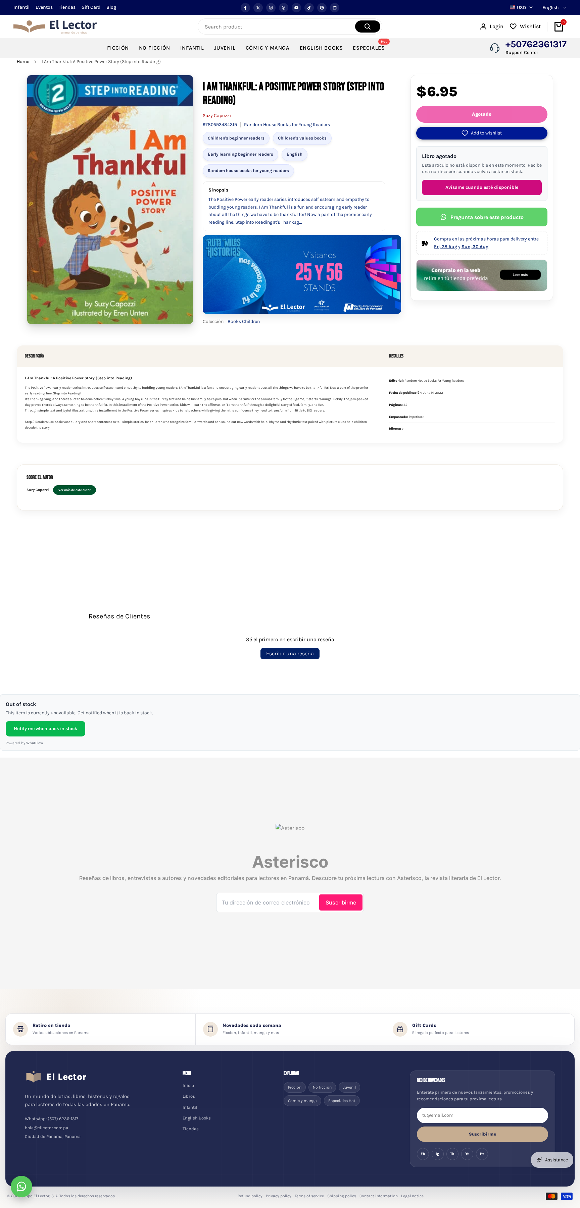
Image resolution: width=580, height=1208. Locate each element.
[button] (481, 133)
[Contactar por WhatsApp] (21, 1186)
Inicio (188, 1085)
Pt (482, 1154)
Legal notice (412, 1196)
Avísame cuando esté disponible (481, 187)
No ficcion (322, 1087)
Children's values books (302, 138)
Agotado (481, 114)
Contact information (378, 1196)
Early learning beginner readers (240, 154)
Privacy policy (278, 1196)
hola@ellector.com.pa (46, 1127)
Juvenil (349, 1087)
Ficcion (294, 1087)
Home (23, 61)
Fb (423, 1154)
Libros (189, 1096)
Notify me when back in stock (45, 728)
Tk (452, 1154)
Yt (467, 1154)
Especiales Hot (341, 1100)
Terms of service (309, 1196)
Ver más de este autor (74, 490)
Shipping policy (341, 1196)
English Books (197, 1117)
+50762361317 (536, 44)
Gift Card (91, 7)
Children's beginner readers (236, 138)
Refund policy (250, 1196)
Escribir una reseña (290, 653)
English (294, 154)
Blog (111, 7)
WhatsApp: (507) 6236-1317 (51, 1118)
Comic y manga (302, 1100)
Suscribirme (482, 1134)
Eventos (44, 7)
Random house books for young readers (248, 170)
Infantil (21, 7)
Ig (437, 1154)
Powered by (24, 743)
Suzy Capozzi (217, 115)
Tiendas (67, 7)
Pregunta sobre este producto (487, 217)
